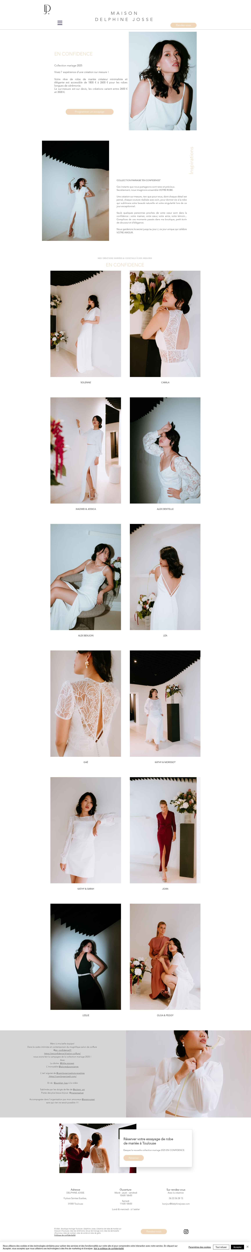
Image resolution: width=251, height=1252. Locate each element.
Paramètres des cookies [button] (200, 1247)
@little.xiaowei (67, 1063)
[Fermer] (247, 1247)
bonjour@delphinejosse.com (176, 1203)
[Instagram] (186, 1232)
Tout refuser (221, 1247)
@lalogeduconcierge (68, 1066)
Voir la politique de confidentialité (109, 1248)
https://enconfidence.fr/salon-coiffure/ (62, 1053)
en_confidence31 (63, 1050)
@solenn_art (79, 1089)
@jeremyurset (88, 1099)
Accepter (237, 1247)
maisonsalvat (77, 1092)
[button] (60, 23)
